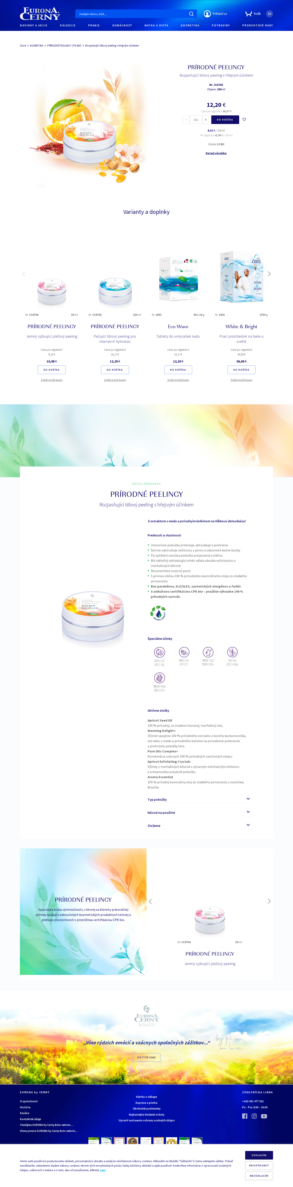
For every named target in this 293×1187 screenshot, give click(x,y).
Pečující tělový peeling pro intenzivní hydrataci (115, 339)
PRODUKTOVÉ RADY (257, 25)
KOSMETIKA (36, 45)
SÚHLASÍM (259, 1155)
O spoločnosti (29, 1101)
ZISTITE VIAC (146, 1057)
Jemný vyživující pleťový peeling (51, 336)
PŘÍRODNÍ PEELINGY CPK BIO (64, 45)
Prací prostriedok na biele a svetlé (241, 339)
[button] (23, 274)
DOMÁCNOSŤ (122, 25)
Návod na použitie (161, 812)
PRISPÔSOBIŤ (259, 1165)
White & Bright (241, 327)
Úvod (23, 45)
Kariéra (24, 1113)
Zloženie (154, 825)
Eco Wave (178, 327)
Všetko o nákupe (146, 1097)
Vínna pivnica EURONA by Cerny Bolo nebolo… (49, 1131)
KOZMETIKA (190, 25)
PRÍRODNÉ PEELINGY (51, 327)
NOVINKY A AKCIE (34, 25)
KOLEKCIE (68, 25)
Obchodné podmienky (146, 1108)
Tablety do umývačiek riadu (178, 336)
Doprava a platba (146, 1103)
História (25, 1107)
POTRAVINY (221, 25)
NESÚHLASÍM (259, 1175)
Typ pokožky (157, 799)
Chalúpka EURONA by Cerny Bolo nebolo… (46, 1125)
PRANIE (94, 25)
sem (103, 1170)
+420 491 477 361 (253, 1101)
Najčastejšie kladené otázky (146, 1114)
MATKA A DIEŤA (156, 25)
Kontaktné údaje (30, 1119)
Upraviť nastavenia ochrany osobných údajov (147, 1120)
